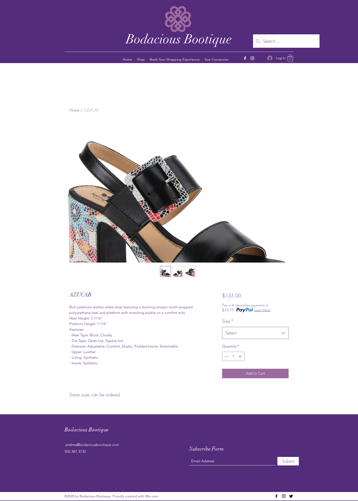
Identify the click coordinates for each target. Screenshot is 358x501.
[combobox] (255, 333)
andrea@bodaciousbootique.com (92, 444)
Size (228, 321)
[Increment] (240, 356)
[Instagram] (252, 58)
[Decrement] (226, 356)
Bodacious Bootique (179, 39)
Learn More (262, 310)
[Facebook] (245, 58)
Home (74, 110)
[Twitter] (291, 496)
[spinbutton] (233, 356)
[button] (290, 58)
